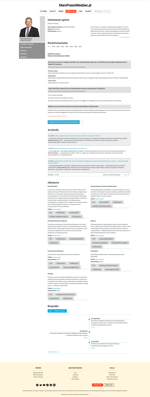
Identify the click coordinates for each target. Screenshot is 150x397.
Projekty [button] (88, 11)
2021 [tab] (58, 46)
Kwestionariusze (26, 47)
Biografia (23, 57)
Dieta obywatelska (112, 377)
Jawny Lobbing (38, 377)
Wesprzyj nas (71, 11)
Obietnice (23, 54)
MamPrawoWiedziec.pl (75, 5)
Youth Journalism (112, 379)
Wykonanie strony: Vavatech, (67, 394)
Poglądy (75, 377)
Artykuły (23, 50)
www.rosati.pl (56, 209)
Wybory (61, 11)
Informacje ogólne (27, 44)
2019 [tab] (71, 46)
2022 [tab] (49, 46)
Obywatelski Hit (38, 373)
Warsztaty (112, 375)
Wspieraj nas (112, 373)
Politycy (53, 11)
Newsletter (108, 385)
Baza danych (75, 379)
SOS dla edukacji (38, 375)
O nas (80, 11)
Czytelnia (43, 11)
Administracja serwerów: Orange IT (81, 394)
